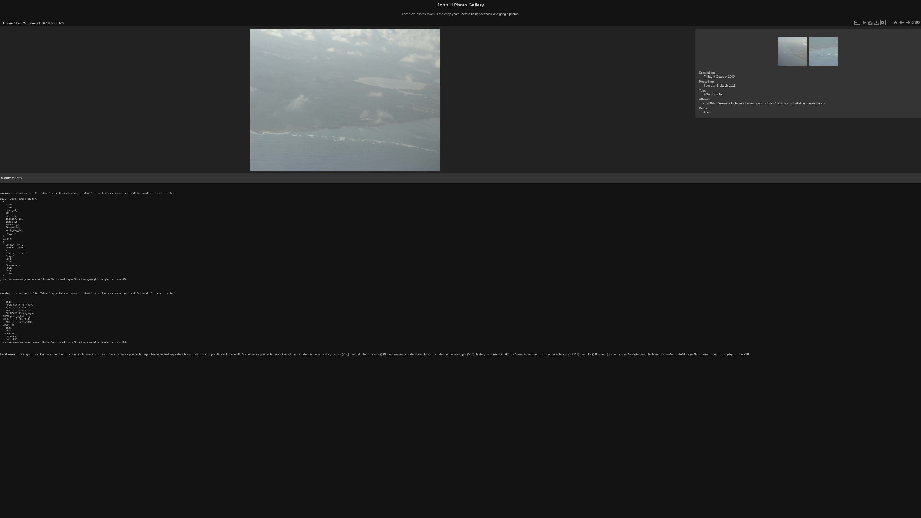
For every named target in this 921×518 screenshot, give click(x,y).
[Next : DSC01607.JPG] (908, 22)
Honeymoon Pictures (759, 103)
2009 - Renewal (717, 103)
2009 (707, 94)
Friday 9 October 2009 (719, 76)
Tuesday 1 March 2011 (719, 85)
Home (8, 23)
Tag (19, 23)
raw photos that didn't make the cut (801, 103)
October (29, 23)
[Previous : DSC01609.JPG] (901, 22)
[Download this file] (877, 22)
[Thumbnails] (895, 22)
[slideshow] (864, 22)
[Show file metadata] (870, 22)
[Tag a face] (883, 22)
